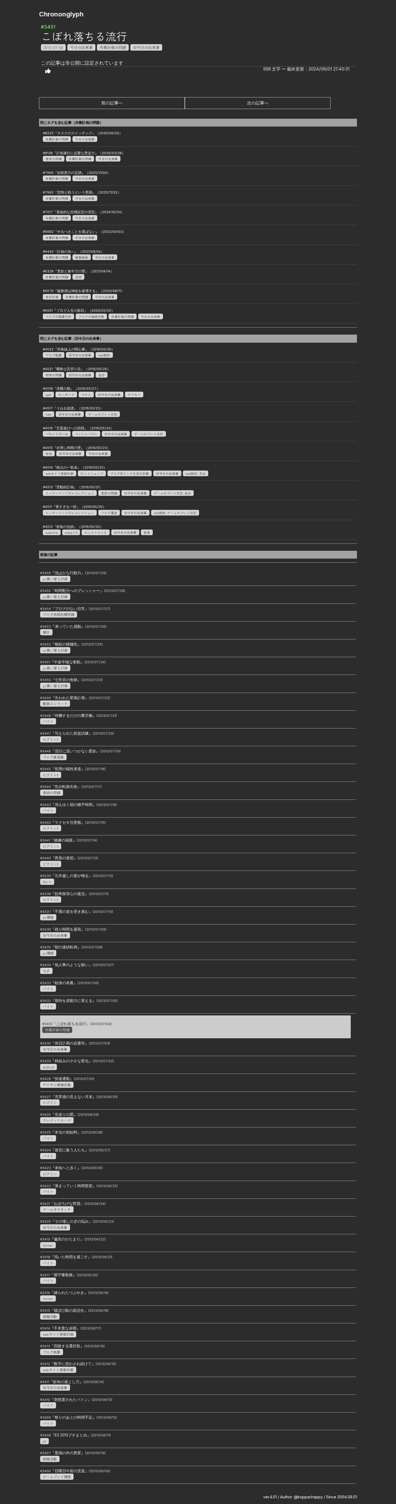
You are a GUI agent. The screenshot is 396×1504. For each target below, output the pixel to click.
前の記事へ (112, 103)
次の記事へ (258, 103)
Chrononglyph (61, 14)
